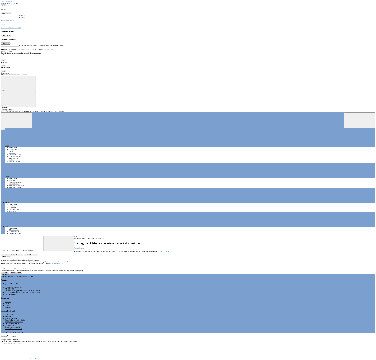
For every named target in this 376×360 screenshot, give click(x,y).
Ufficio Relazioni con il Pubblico (15, 320)
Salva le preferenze (15, 272)
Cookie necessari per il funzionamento (13, 269)
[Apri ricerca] (359, 120)
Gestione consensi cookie (12, 327)
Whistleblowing (9, 325)
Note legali (8, 316)
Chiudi (3, 60)
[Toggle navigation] (16, 120)
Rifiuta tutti (17, 255)
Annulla (4, 109)
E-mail (21, 45)
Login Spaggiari (51, 49)
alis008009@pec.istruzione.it (25, 292)
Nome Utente (23, 15)
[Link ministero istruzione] (9, 3)
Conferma (10, 109)
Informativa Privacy (11, 318)
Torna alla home (79, 248)
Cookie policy (9, 315)
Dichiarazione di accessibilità (14, 322)
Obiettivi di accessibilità (12, 323)
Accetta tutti (30, 255)
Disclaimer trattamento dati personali (12, 343)
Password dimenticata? (8, 21)
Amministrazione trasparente (13, 329)
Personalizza (5, 255)
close (3, 129)
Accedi (3, 5)
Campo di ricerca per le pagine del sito (12, 250)
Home (76, 236)
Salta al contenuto (6, 1)
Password (22, 17)
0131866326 (11, 289)
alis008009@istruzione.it (24, 291)
